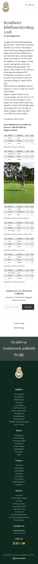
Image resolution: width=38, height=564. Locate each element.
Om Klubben (19, 394)
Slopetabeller (19, 449)
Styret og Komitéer (19, 411)
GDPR (31, 555)
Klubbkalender (19, 416)
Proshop (19, 501)
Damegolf (19, 473)
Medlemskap (19, 400)
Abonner (28, 307)
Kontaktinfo (19, 397)
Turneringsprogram (19, 498)
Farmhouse (19, 512)
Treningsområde (19, 441)
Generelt (19, 465)
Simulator (19, 495)
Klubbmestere (19, 419)
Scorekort (19, 452)
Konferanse (19, 520)
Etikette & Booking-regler (19, 422)
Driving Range (19, 438)
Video (19, 454)
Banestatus (19, 443)
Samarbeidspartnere (19, 515)
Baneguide (19, 435)
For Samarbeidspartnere (19, 517)
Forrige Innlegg (19, 323)
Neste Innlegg (19, 328)
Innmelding (19, 405)
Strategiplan (19, 413)
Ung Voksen (19, 479)
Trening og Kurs (19, 504)
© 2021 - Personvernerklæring (17, 555)
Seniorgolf (19, 476)
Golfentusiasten (19, 482)
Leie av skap (19, 424)
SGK (4, 555)
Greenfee (19, 402)
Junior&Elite (19, 471)
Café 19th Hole (19, 509)
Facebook (19, 484)
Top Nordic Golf (19, 408)
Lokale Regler (19, 446)
